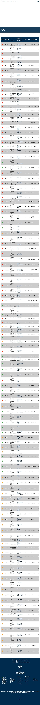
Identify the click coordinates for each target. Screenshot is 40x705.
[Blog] (13, 661)
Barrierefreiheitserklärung (20, 672)
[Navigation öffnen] (38, 1)
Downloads (20, 666)
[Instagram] (27, 661)
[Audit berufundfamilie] (20, 681)
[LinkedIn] (20, 661)
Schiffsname (19, 40)
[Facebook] (23, 661)
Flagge (25, 39)
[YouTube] (16, 661)
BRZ (29, 39)
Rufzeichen (19, 38)
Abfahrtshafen (34, 39)
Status (2, 39)
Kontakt (20, 665)
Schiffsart (7, 39)
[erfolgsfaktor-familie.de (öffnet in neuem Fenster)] (28, 681)
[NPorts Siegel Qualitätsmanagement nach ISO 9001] (12, 681)
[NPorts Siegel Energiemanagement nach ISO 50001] (4, 681)
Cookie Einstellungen (20, 673)
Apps (20, 667)
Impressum (20, 668)
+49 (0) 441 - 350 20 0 (35, 691)
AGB (20, 671)
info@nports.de (26, 692)
